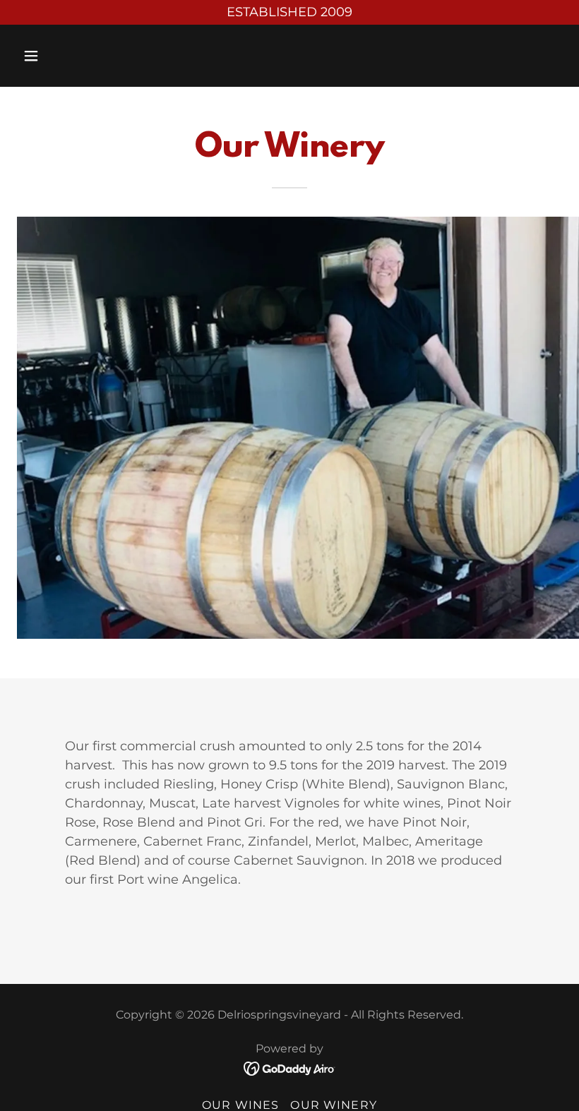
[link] (290, 1068)
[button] (58, 56)
